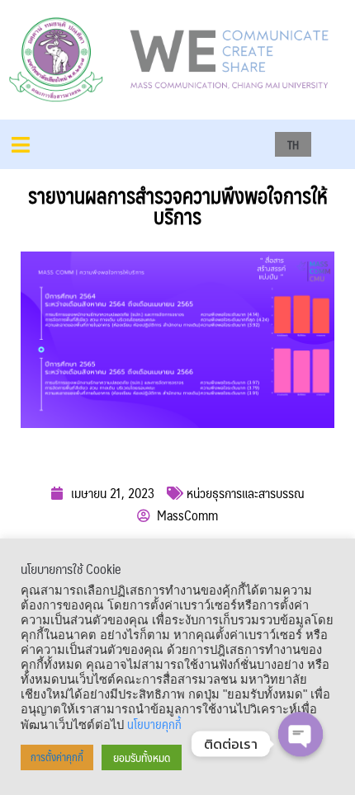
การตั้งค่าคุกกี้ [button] (57, 757)
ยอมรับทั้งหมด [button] (141, 757)
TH (293, 144)
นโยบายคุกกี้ (154, 724)
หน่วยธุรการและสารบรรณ (246, 493)
